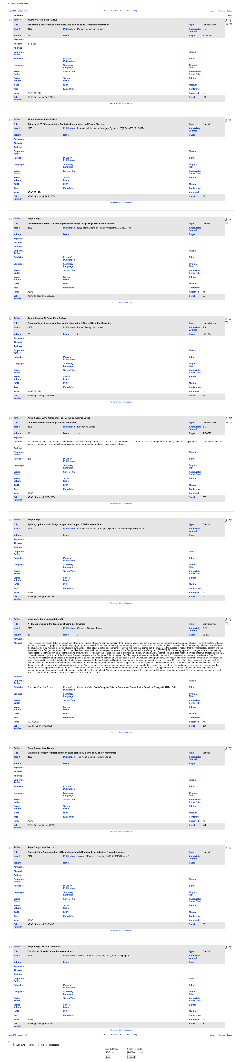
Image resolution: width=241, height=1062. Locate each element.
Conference (195, 89)
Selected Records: (50, 1045)
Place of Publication (69, 59)
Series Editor (17, 72)
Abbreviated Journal (195, 30)
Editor (192, 58)
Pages (192, 35)
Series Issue (66, 79)
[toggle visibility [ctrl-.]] (9, 1042)
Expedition (68, 89)
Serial (192, 97)
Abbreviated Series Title (195, 72)
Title (16, 24)
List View (213, 11)
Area (16, 89)
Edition (192, 78)
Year (16, 29)
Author (17, 20)
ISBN (65, 85)
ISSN (16, 85)
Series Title (69, 71)
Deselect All (22, 11)
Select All (12, 11)
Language (19, 65)
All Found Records (25, 1045)
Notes (16, 93)
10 (125, 10)
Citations (222, 11)
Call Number (18, 98)
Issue (66, 35)
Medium (193, 85)
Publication (69, 29)
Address (18, 48)
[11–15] (133, 10)
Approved (194, 93)
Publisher (18, 58)
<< (105, 10)
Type (191, 24)
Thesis (192, 52)
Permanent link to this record (121, 103)
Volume (17, 35)
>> (128, 10)
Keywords (19, 39)
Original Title (193, 66)
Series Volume (17, 79)
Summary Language (68, 66)
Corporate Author (19, 53)
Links (228, 15)
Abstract (18, 44)
